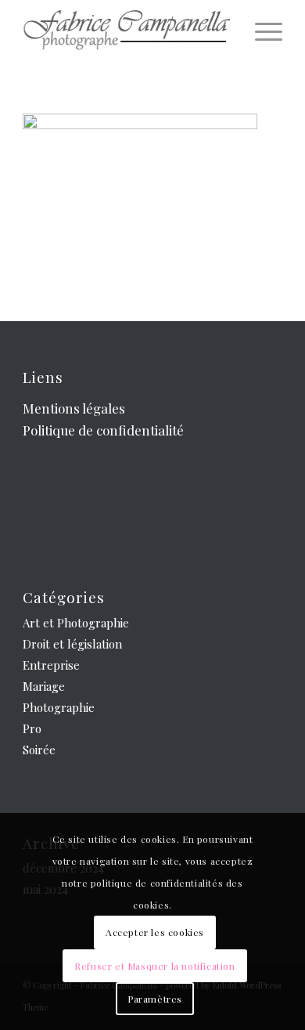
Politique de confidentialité (103, 430)
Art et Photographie (76, 623)
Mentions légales (74, 408)
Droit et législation (72, 644)
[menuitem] (260, 31)
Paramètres (154, 998)
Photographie (59, 707)
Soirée (39, 749)
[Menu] (260, 31)
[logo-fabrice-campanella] (126, 31)
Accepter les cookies (155, 932)
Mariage (44, 686)
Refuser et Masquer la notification (154, 966)
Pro (32, 728)
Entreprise (51, 665)
